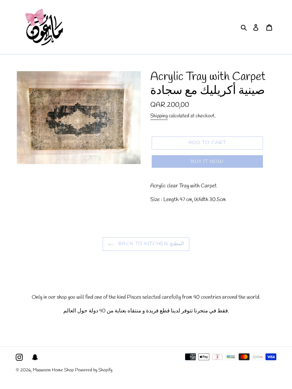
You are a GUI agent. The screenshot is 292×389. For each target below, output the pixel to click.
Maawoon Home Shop (53, 370)
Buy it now (207, 161)
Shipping (159, 115)
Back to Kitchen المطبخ (150, 244)
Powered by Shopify (93, 370)
